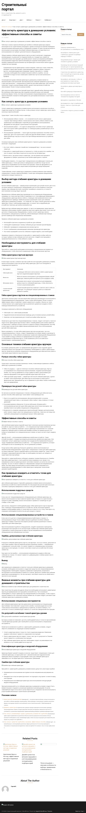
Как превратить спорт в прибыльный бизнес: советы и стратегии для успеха (72, 105)
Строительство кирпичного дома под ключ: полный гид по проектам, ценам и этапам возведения (72, 74)
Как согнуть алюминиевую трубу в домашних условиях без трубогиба (25, 713)
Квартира (12, 20)
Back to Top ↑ (80, 811)
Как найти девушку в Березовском (71, 91)
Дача (3, 20)
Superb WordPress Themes (44, 811)
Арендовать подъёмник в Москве (71, 100)
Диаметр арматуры (10, 707)
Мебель (29, 20)
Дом (21, 20)
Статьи (9, 26)
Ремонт (38, 20)
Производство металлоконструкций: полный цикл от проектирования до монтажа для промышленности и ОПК (72, 67)
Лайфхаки (48, 20)
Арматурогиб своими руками (13, 699)
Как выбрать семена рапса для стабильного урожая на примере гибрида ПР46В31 (71, 54)
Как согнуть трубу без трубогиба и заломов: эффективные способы (25, 722)
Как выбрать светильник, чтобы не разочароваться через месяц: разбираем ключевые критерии (71, 81)
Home (3, 26)
